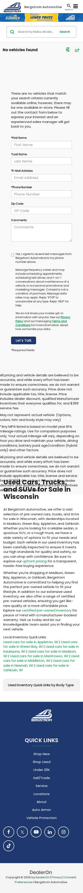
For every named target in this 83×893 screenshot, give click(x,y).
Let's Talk (23, 340)
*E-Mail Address (22, 171)
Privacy (57, 877)
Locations (42, 794)
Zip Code (17, 204)
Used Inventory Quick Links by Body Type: (41, 685)
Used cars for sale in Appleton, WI (30, 642)
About (42, 801)
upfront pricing (35, 561)
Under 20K (41, 769)
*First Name (19, 138)
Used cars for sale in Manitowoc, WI (39, 656)
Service (42, 785)
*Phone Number (21, 187)
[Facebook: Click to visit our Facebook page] (8, 831)
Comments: (19, 220)
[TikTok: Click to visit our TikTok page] (8, 845)
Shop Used (41, 762)
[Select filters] (68, 50)
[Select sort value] (75, 50)
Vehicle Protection (41, 817)
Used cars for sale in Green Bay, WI (40, 644)
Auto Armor (41, 809)
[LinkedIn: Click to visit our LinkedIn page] (49, 831)
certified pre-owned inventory (46, 610)
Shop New (41, 754)
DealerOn (43, 877)
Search (65, 32)
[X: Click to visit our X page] (22, 831)
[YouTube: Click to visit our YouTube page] (36, 831)
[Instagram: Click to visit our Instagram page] (63, 831)
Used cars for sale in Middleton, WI (41, 658)
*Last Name (19, 154)
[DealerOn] (41, 872)
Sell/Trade (41, 778)
